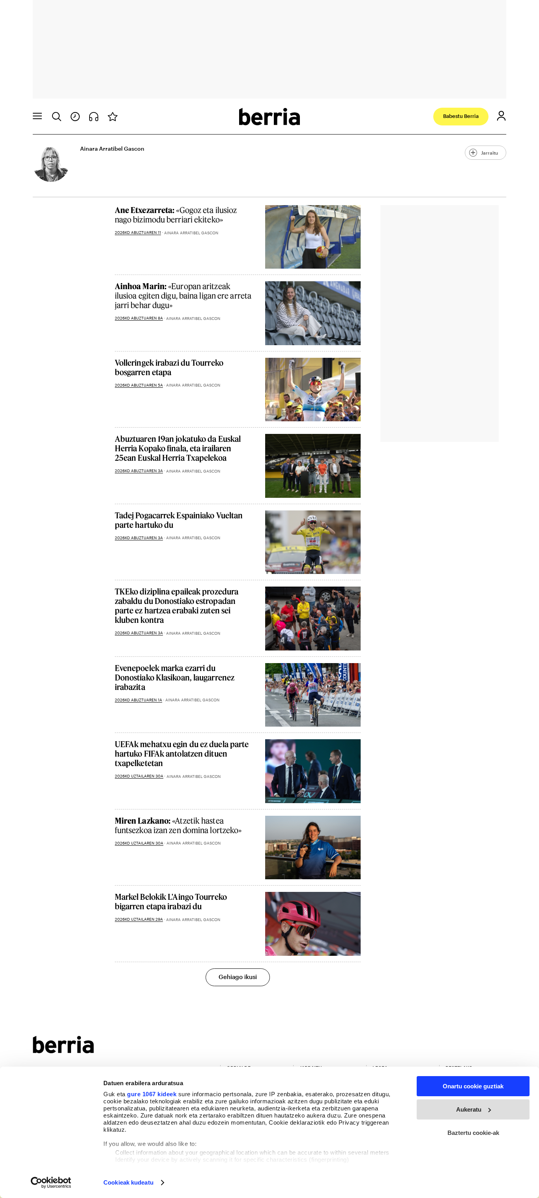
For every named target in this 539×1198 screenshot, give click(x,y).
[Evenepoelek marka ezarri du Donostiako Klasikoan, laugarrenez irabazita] (313, 695)
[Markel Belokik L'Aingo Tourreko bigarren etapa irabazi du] (313, 923)
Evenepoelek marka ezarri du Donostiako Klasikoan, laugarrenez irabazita (174, 677)
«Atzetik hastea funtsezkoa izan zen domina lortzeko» (178, 825)
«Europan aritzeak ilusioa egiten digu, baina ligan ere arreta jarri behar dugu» (183, 295)
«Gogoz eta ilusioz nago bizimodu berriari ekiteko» (176, 214)
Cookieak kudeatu (128, 1182)
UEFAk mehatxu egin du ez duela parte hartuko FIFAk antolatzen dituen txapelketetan (182, 753)
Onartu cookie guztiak (473, 1086)
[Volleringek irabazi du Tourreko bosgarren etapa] (313, 389)
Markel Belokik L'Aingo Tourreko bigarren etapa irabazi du (171, 901)
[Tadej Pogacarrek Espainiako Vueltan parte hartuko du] (313, 542)
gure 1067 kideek (151, 1094)
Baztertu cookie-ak (473, 1132)
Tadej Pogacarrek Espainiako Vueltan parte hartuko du (179, 519)
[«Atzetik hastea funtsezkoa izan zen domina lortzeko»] (313, 847)
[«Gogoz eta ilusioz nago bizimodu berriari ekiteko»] (313, 237)
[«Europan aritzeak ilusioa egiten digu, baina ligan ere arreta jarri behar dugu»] (313, 313)
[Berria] (63, 1050)
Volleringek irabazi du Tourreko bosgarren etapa (169, 367)
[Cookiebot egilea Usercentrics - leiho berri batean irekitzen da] (51, 1183)
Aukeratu (468, 1109)
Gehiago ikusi (238, 976)
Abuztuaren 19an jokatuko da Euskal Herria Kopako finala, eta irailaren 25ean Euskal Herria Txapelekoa (178, 448)
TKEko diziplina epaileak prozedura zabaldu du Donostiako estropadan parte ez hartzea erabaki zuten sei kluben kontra (176, 605)
